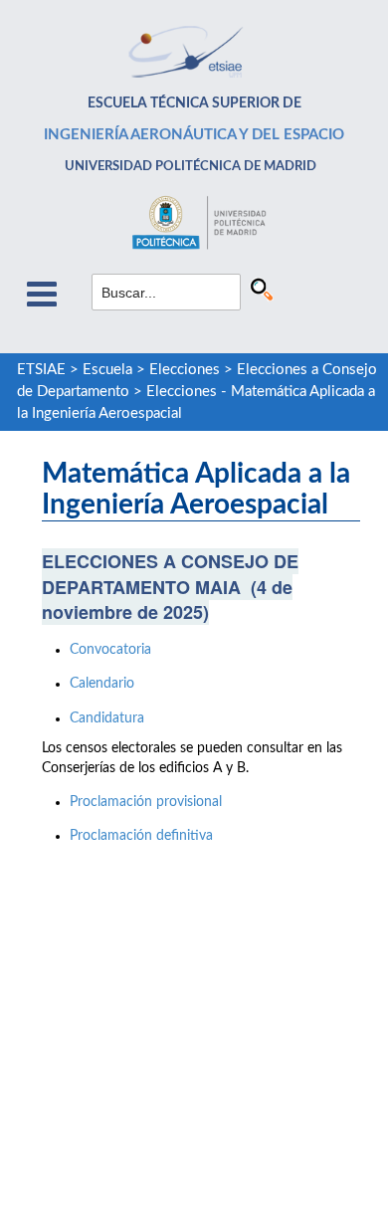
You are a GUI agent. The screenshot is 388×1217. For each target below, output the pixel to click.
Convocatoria (110, 650)
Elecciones (184, 369)
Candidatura (107, 718)
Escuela (107, 369)
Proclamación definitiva (141, 836)
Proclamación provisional (146, 802)
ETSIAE (41, 369)
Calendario (102, 684)
